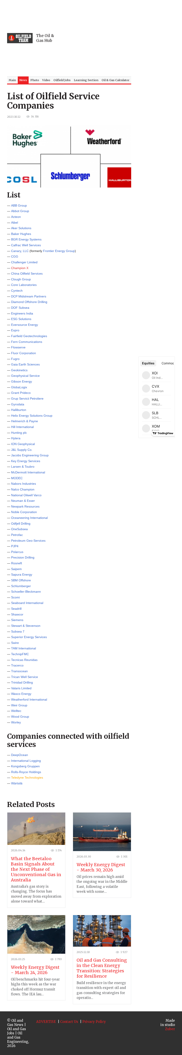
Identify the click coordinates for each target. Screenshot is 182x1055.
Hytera (15, 438)
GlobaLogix (19, 387)
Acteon (16, 217)
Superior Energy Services (29, 637)
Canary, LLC (20, 251)
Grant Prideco (21, 393)
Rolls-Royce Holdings (26, 772)
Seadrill (16, 608)
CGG (14, 256)
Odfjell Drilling (20, 523)
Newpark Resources (25, 506)
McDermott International (28, 472)
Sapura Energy (21, 574)
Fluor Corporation (23, 353)
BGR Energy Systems (26, 239)
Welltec (16, 711)
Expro (15, 330)
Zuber (170, 1029)
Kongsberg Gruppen (25, 766)
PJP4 (14, 546)
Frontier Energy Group (59, 251)
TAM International (23, 648)
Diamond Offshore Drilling (29, 302)
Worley (16, 722)
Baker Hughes (21, 234)
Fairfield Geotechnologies (29, 336)
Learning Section (86, 80)
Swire (15, 643)
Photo (34, 80)
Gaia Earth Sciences (25, 364)
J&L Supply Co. (21, 449)
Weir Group (19, 705)
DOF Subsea (20, 307)
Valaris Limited (21, 688)
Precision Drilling (22, 557)
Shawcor (17, 614)
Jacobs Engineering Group (30, 455)
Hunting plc (19, 432)
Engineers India (22, 313)
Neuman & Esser (23, 500)
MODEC (17, 478)
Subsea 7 (17, 631)
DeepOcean (19, 755)
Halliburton (18, 410)
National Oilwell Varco (26, 495)
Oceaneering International (29, 518)
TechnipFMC (20, 654)
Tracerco (17, 665)
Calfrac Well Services (26, 245)
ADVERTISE (46, 1022)
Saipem (16, 569)
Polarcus (17, 552)
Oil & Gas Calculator (115, 80)
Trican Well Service (24, 677)
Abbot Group (20, 211)
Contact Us (69, 1022)
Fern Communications (26, 342)
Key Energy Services (25, 461)
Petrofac (17, 535)
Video (46, 80)
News (23, 80)
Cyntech (17, 290)
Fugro (15, 359)
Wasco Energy (21, 694)
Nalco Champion (22, 489)
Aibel (14, 222)
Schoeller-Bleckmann (26, 591)
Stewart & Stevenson (25, 625)
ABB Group (19, 205)
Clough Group (21, 279)
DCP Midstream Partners (28, 296)
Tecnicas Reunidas (24, 660)
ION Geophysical (23, 444)
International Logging (26, 760)
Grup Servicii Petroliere (27, 398)
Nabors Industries (23, 483)
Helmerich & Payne (24, 421)
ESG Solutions (21, 319)
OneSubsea (19, 529)
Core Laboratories (24, 285)
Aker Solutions (21, 228)
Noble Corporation (24, 512)
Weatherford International (29, 699)
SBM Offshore (21, 580)
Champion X (19, 268)
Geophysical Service (25, 375)
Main (12, 80)
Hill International (22, 427)
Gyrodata (17, 404)
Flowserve (18, 347)
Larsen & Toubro (22, 466)
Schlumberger (21, 586)
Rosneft (16, 563)
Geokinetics (19, 370)
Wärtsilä (16, 783)
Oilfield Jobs (62, 80)
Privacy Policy (94, 1022)
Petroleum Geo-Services (28, 540)
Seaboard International (27, 603)
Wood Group (20, 716)
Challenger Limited (24, 262)
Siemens (17, 620)
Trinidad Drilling (22, 682)
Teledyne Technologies (27, 777)
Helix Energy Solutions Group (31, 415)
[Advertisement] (120, 38)
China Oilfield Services (27, 273)
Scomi (15, 597)
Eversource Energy (24, 324)
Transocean (19, 671)
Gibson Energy (21, 381)
